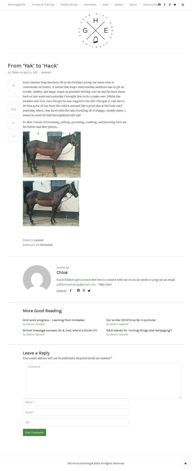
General (46, 72)
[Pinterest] (84, 291)
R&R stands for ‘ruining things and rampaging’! (139, 330)
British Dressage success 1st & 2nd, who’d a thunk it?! (60, 330)
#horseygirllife (17, 4)
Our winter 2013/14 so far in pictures (131, 320)
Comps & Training (43, 4)
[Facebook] (70, 291)
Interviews (90, 4)
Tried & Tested (68, 4)
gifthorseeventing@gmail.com (76, 284)
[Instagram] (78, 291)
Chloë (15, 72)
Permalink (46, 245)
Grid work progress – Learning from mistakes (54, 320)
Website (62, 291)
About (133, 4)
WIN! (105, 4)
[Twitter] (89, 291)
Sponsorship (151, 4)
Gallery (119, 4)
